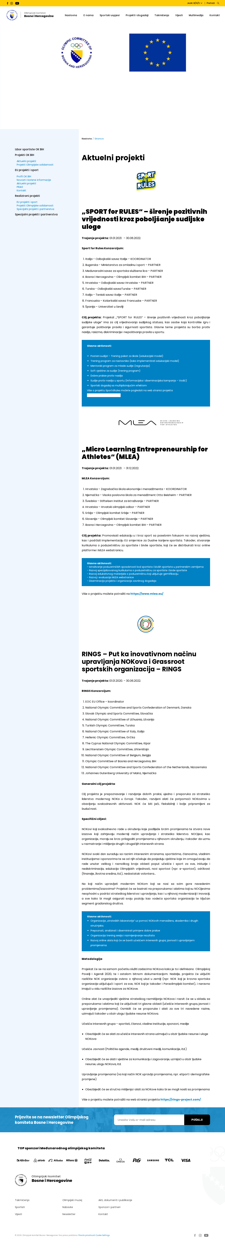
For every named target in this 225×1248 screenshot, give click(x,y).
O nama (88, 15)
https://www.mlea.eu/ (146, 594)
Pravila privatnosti (86, 1235)
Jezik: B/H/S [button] (193, 3)
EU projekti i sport (26, 170)
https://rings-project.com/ (180, 1100)
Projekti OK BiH (24, 155)
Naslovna (71, 15)
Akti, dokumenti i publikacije (115, 1200)
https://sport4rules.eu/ (104, 395)
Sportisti (20, 1207)
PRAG (20, 187)
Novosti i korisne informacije (34, 180)
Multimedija (196, 15)
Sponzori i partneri (109, 1207)
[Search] (218, 3)
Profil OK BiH (24, 176)
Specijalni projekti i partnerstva (35, 209)
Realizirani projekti (27, 195)
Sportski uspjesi (110, 15)
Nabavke (67, 1207)
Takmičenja (162, 15)
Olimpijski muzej (72, 1200)
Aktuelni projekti (26, 161)
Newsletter (68, 1214)
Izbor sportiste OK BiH (29, 149)
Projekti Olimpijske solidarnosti (35, 164)
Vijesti (179, 15)
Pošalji (197, 1120)
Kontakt (215, 15)
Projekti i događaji (137, 15)
